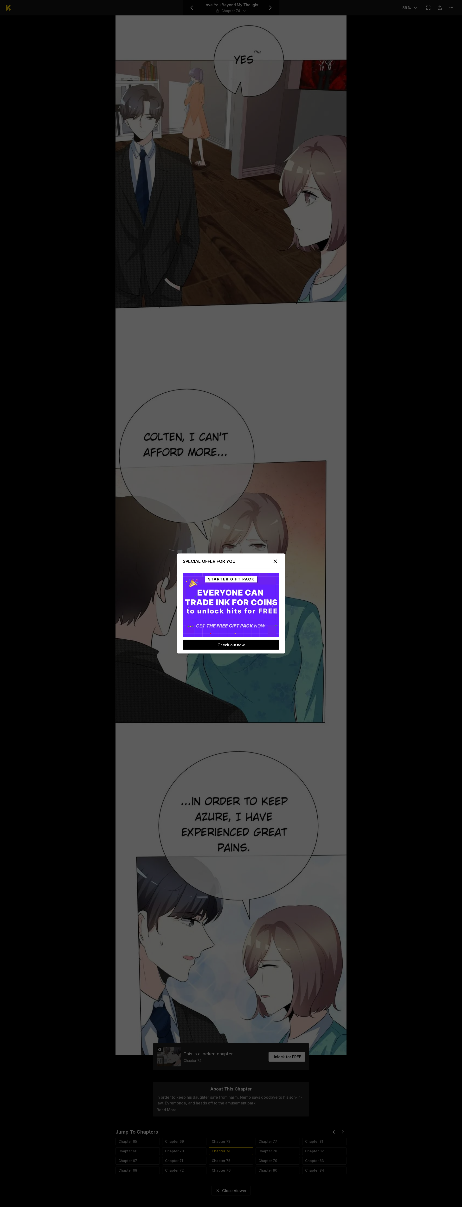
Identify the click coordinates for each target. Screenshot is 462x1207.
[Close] (275, 561)
